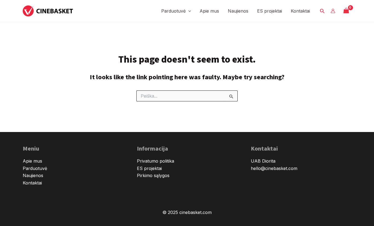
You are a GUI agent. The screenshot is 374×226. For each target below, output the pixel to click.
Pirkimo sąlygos (153, 175)
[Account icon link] (332, 10)
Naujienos (238, 11)
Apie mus (209, 11)
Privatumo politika (155, 161)
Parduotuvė (173, 11)
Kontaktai (300, 11)
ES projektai (269, 11)
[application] (188, 11)
